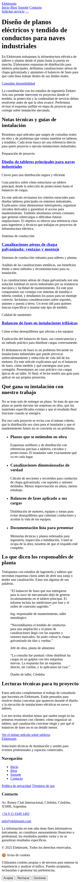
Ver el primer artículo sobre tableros (26, 735)
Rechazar (23, 878)
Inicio (6, 7)
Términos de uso (43, 786)
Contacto (35, 7)
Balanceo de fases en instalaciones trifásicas (40, 323)
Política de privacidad (16, 786)
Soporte (23, 7)
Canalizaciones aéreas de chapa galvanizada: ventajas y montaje (30, 246)
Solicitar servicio (13, 11)
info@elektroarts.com (16, 821)
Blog (13, 7)
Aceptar (8, 878)
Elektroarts (9, 3)
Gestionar (40, 878)
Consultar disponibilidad (18, 83)
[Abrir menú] (27, 12)
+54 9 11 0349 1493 (15, 814)
